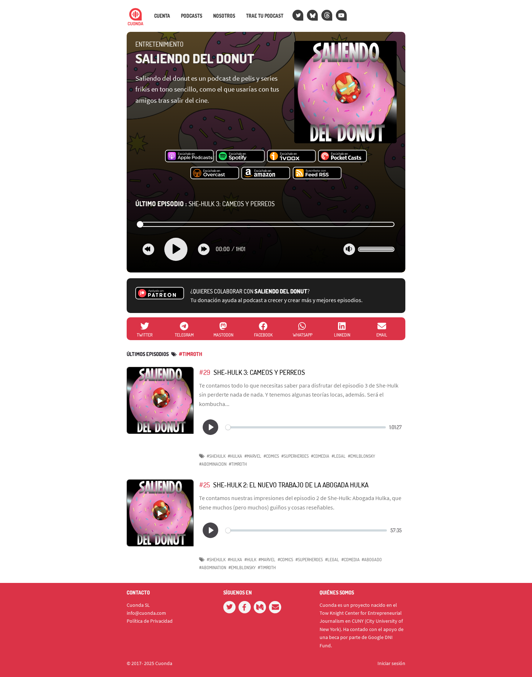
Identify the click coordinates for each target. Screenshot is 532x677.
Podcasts (191, 16)
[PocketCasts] (342, 156)
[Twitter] (297, 15)
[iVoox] (291, 156)
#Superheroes (295, 456)
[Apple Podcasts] (189, 156)
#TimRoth (190, 354)
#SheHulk (216, 456)
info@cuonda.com (146, 613)
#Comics (271, 456)
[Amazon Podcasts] (265, 173)
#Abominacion (213, 464)
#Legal (339, 456)
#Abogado (372, 559)
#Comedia (320, 456)
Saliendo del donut (194, 58)
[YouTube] (341, 15)
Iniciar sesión (391, 663)
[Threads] (326, 15)
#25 (204, 484)
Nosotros (224, 16)
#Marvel (252, 456)
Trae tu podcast (264, 16)
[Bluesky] (312, 15)
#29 (204, 372)
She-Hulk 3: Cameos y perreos (205, 204)
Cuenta (162, 16)
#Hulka (235, 456)
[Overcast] (214, 173)
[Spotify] (240, 156)
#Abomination (212, 567)
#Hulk (250, 559)
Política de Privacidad (150, 621)
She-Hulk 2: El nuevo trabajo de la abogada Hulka (290, 484)
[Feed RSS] (317, 173)
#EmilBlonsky (361, 456)
